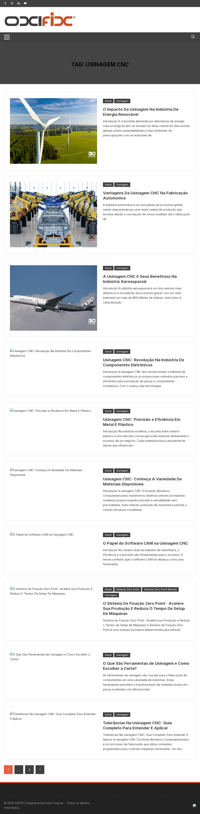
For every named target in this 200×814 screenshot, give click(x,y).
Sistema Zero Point (127, 589)
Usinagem (122, 100)
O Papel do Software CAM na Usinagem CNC (145, 543)
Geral (108, 100)
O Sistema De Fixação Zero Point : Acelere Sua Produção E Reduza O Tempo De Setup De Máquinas (144, 608)
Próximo (40, 769)
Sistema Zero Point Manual (160, 589)
